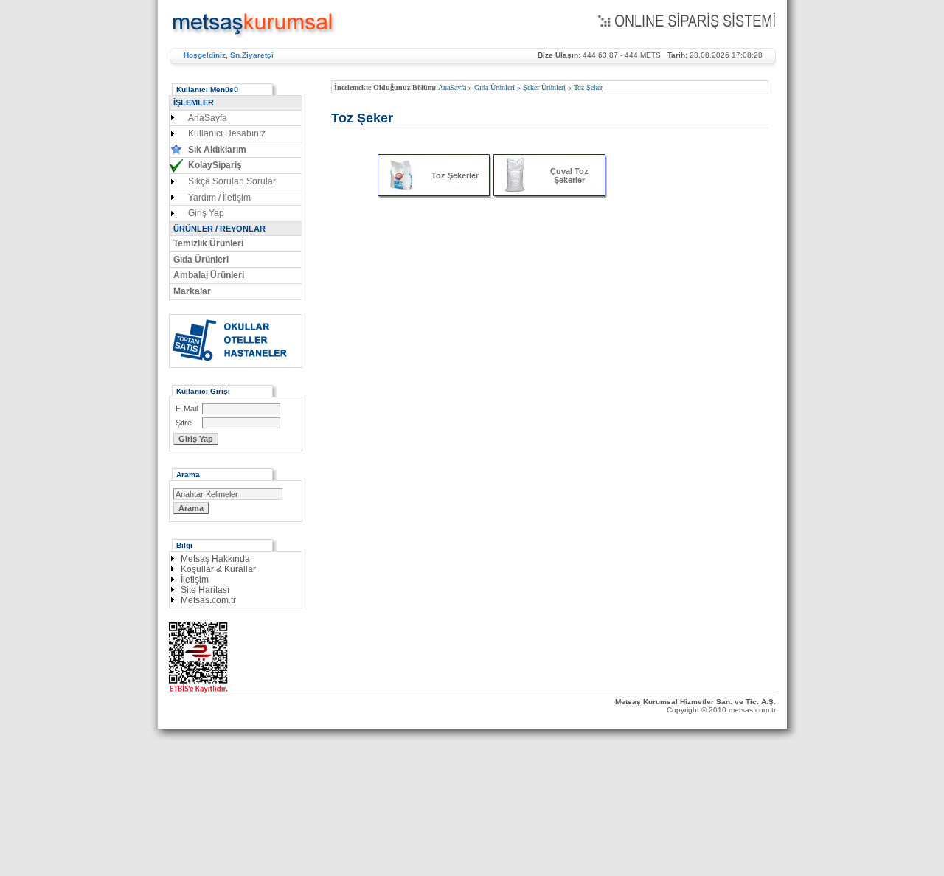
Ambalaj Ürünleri (208, 275)
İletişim (195, 579)
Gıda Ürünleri (494, 87)
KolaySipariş (215, 165)
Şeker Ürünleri (544, 87)
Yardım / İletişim (219, 197)
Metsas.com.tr (208, 600)
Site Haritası (205, 590)
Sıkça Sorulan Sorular (232, 181)
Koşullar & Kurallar (218, 569)
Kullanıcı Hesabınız (227, 133)
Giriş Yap (206, 213)
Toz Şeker (588, 87)
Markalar (192, 291)
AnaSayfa (452, 87)
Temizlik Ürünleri (208, 243)
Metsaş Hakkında (215, 559)
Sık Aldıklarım (217, 150)
